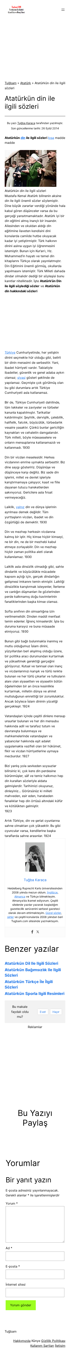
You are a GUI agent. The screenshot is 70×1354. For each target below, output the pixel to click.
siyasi (21, 378)
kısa (51, 138)
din (23, 138)
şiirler (10, 917)
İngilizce (52, 892)
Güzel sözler (53, 912)
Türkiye (10, 352)
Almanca (19, 896)
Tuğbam (11, 83)
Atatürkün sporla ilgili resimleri (34, 993)
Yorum (12, 1203)
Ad (9, 1248)
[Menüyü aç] (63, 9)
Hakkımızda (22, 1341)
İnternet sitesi (15, 1284)
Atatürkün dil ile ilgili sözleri (31, 963)
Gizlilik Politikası (53, 1341)
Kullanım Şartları (42, 1346)
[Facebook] (32, 932)
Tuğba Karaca (26, 123)
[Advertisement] (35, 48)
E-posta (13, 1266)
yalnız (20, 507)
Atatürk (25, 83)
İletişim (60, 1346)
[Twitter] (37, 932)
